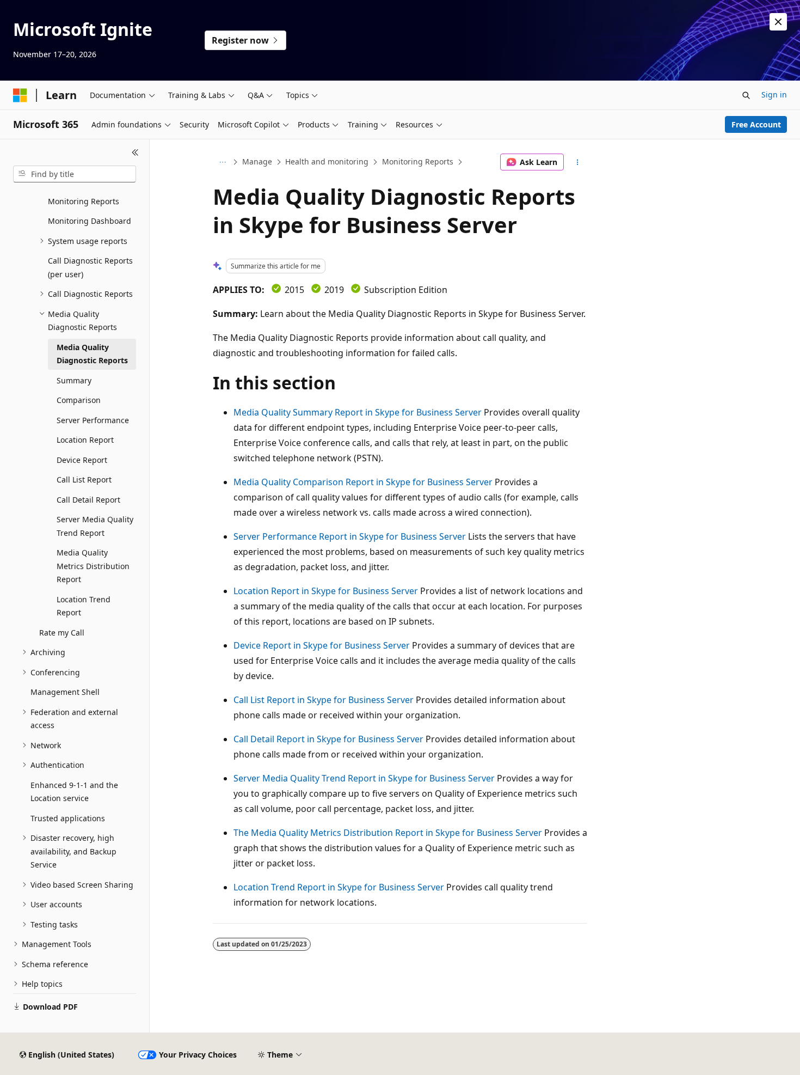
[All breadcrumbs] (222, 162)
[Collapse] (135, 152)
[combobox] (74, 174)
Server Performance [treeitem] (93, 420)
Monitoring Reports (417, 161)
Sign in (774, 94)
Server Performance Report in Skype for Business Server (349, 536)
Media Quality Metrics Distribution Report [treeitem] (93, 565)
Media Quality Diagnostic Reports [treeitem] (92, 354)
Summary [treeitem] (74, 380)
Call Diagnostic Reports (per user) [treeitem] (90, 267)
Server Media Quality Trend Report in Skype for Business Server (364, 778)
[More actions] (577, 162)
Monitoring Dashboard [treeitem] (89, 221)
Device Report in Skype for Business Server (321, 645)
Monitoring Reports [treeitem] (83, 201)
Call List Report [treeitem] (84, 479)
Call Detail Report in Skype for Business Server (328, 739)
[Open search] (746, 95)
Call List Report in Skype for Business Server (323, 700)
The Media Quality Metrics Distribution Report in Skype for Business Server (387, 833)
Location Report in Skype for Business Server (325, 591)
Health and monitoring (326, 161)
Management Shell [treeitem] (65, 692)
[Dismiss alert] (778, 21)
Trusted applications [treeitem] (67, 818)
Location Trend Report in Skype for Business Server (338, 887)
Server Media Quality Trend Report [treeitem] (95, 526)
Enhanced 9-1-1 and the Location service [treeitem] (74, 792)
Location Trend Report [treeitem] (83, 606)
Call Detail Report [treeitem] (88, 499)
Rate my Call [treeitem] (61, 632)
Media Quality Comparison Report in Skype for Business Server (363, 482)
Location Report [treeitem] (85, 440)
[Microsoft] (20, 95)
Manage (257, 161)
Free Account (756, 124)
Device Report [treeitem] (82, 460)
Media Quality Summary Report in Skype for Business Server (357, 412)
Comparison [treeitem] (79, 400)
